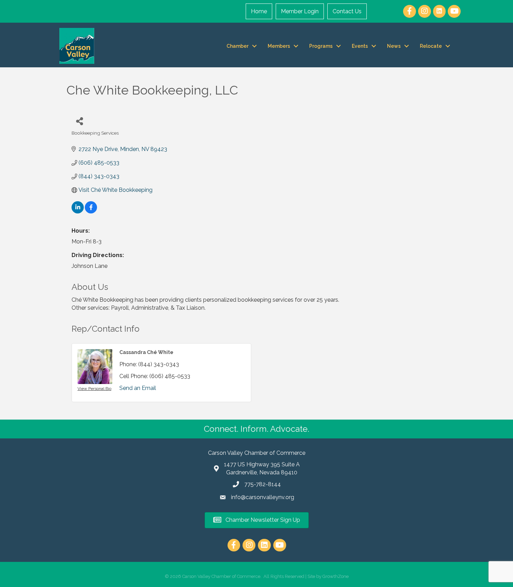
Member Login (300, 11)
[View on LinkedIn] (78, 211)
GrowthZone (335, 576)
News (394, 46)
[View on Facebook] (91, 211)
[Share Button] (79, 121)
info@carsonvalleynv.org (262, 497)
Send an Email (137, 388)
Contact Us (347, 11)
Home (259, 11)
